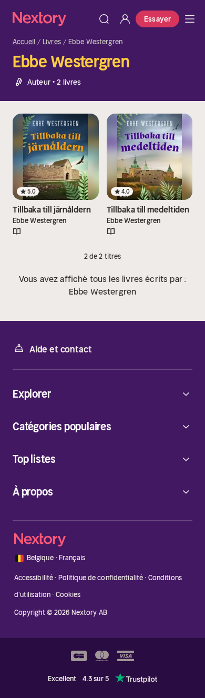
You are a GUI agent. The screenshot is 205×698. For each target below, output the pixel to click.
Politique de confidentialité (101, 577)
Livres (52, 42)
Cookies (68, 594)
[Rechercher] (104, 18)
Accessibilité (34, 577)
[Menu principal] (189, 18)
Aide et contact (60, 349)
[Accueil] (53, 18)
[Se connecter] (125, 18)
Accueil (24, 42)
